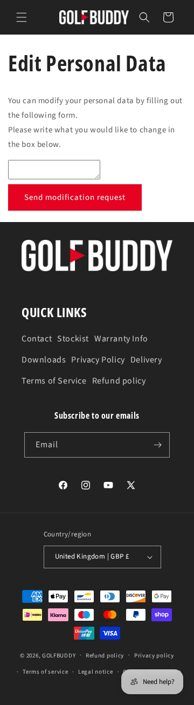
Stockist (73, 339)
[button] (21, 17)
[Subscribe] (157, 445)
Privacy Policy (97, 360)
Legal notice (95, 672)
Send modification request (75, 197)
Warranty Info (121, 339)
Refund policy (119, 381)
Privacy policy (154, 656)
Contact (37, 339)
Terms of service (45, 672)
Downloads (44, 360)
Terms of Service (54, 381)
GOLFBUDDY (58, 655)
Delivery (146, 360)
